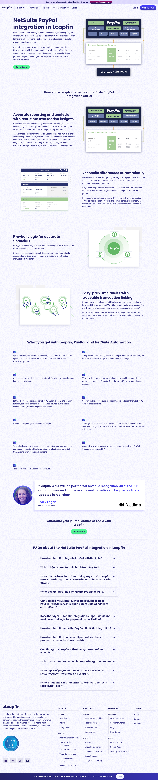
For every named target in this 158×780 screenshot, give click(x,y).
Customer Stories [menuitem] (117, 723)
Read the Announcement (101, 2)
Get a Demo (148, 7)
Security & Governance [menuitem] (120, 751)
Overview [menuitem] (63, 718)
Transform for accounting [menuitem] (65, 743)
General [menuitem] (61, 714)
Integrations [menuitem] (64, 727)
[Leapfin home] (7, 7)
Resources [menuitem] (113, 708)
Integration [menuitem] (89, 742)
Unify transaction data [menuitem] (68, 738)
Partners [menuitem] (137, 723)
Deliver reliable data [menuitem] (67, 766)
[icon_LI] (5, 760)
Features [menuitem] (61, 733)
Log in (135, 7)
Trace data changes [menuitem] (67, 754)
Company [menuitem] (138, 708)
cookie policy (95, 776)
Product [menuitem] (62, 708)
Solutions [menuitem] (88, 708)
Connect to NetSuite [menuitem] (93, 751)
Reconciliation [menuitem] (91, 723)
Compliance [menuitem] (90, 732)
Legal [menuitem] (110, 738)
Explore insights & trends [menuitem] (66, 760)
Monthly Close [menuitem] (91, 727)
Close (120, 776)
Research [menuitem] (112, 714)
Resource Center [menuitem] (117, 718)
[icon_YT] (27, 760)
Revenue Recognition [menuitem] (94, 718)
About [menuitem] (136, 714)
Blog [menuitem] (112, 727)
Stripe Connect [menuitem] (91, 756)
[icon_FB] (13, 760)
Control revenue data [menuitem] (68, 749)
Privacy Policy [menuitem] (116, 742)
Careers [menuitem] (137, 719)
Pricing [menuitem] (62, 723)
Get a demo (79, 531)
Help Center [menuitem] (115, 732)
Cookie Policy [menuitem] (116, 747)
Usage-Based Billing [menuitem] (93, 760)
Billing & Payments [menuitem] (93, 747)
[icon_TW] (20, 760)
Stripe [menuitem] (85, 738)
